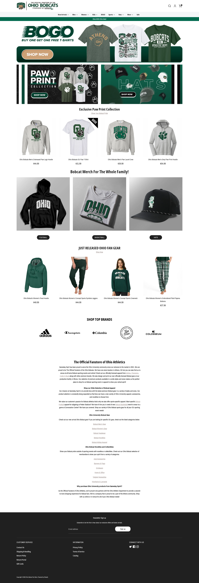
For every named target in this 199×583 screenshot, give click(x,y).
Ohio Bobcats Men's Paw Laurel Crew (120, 159)
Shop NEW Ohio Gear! (99, 19)
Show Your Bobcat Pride (99, 113)
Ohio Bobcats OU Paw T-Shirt (78, 159)
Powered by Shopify (43, 577)
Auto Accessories (99, 459)
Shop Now (99, 252)
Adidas (128, 373)
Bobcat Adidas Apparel (99, 442)
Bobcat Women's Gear (99, 428)
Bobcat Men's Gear (99, 424)
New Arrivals (62, 14)
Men (74, 14)
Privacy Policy (78, 547)
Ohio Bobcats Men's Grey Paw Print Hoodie (163, 159)
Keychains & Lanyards (99, 481)
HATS (156, 237)
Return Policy (21, 555)
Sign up (122, 529)
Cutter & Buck (64, 376)
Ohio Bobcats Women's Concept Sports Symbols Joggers (78, 298)
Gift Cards (20, 564)
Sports (111, 14)
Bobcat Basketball (121, 404)
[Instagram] (137, 546)
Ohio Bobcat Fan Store (31, 577)
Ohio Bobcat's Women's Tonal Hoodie (36, 298)
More (129, 14)
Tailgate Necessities (99, 477)
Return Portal (21, 560)
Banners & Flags (99, 463)
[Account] (175, 6)
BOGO (103, 14)
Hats (120, 14)
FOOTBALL (43, 237)
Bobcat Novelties (99, 437)
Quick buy (36, 153)
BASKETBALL (99, 237)
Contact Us (20, 547)
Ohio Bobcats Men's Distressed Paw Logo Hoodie (36, 159)
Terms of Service (78, 551)
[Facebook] (134, 546)
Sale (138, 14)
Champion (134, 373)
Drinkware (99, 468)
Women (84, 14)
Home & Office (99, 472)
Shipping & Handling (24, 551)
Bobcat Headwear (99, 433)
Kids (94, 14)
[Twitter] (130, 546)
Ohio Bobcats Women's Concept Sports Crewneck (120, 298)
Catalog (75, 555)
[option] (99, 41)
